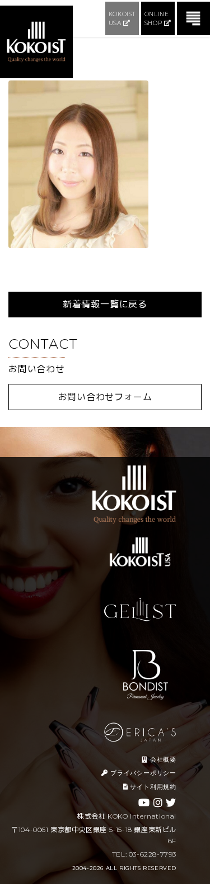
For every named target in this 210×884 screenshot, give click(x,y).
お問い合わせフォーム (105, 397)
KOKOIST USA (122, 19)
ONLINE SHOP (156, 19)
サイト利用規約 (152, 786)
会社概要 (162, 759)
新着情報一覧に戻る (105, 304)
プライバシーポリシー (142, 772)
